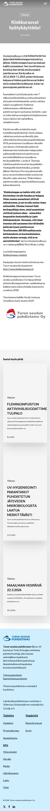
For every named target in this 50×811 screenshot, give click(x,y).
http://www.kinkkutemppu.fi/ (18, 269)
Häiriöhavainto (11, 773)
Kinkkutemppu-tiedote (15, 255)
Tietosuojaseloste (12, 675)
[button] (45, 3)
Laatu (6, 780)
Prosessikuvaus (11, 730)
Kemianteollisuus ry (13, 55)
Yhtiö (6, 787)
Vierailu (7, 759)
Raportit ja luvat (33, 723)
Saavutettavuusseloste (15, 678)
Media (6, 766)
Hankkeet (8, 723)
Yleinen (25, 14)
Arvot (28, 730)
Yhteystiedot (10, 751)
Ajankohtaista (10, 738)
